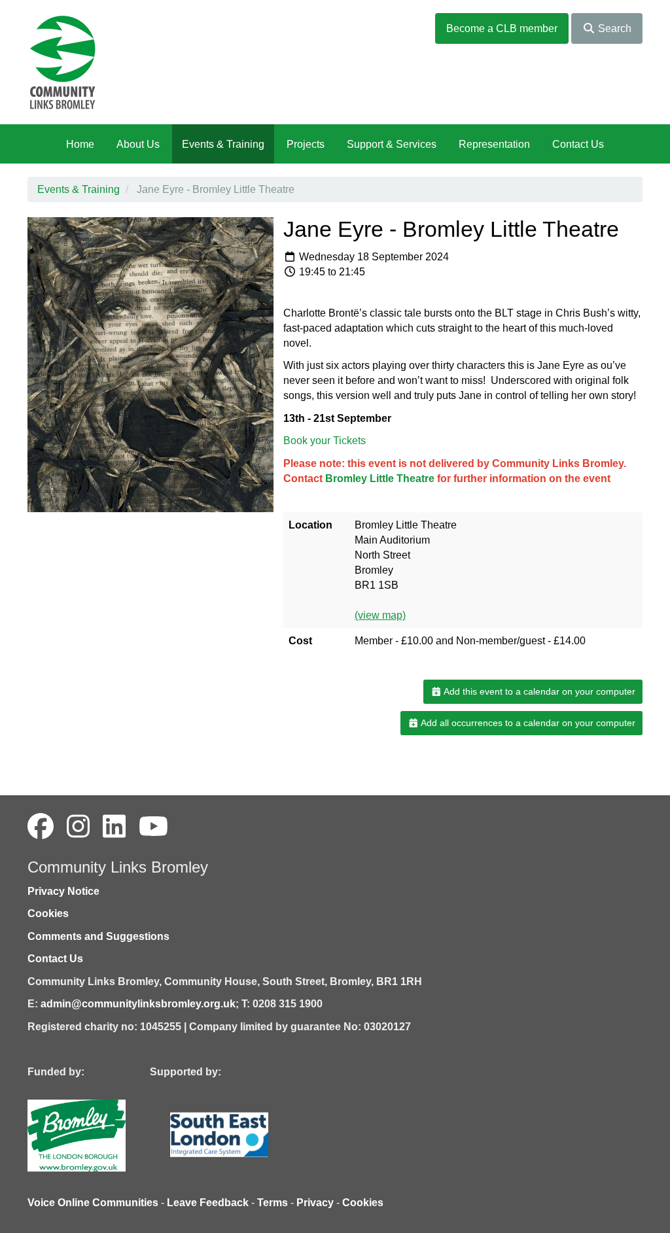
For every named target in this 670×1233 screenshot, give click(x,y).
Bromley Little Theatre (379, 478)
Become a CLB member (501, 28)
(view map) (380, 615)
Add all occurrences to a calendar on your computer (527, 723)
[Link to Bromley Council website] (96, 1135)
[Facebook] (40, 826)
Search (613, 28)
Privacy (315, 1202)
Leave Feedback (208, 1202)
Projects (306, 144)
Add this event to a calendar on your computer (538, 691)
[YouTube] (153, 826)
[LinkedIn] (114, 826)
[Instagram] (78, 826)
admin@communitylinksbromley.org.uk (138, 1003)
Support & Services (391, 144)
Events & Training (223, 144)
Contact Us (578, 144)
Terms (272, 1202)
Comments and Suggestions (98, 936)
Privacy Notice (63, 891)
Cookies (48, 913)
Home (80, 144)
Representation (494, 144)
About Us (138, 144)
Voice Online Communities (92, 1202)
